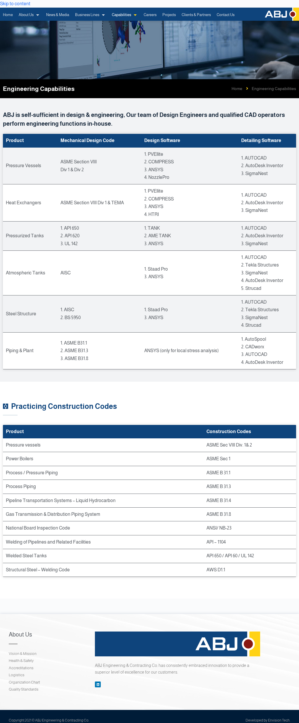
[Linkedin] (98, 684)
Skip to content (15, 3)
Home (237, 88)
